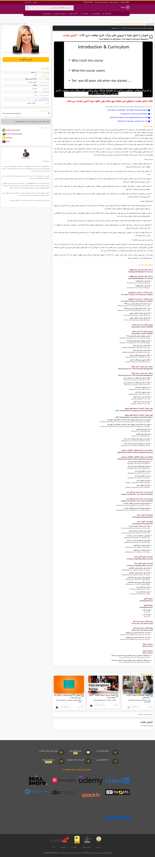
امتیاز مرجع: (46, 89)
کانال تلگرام (124, 2)
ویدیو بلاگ (63, 847)
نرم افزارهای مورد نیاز (43, 128)
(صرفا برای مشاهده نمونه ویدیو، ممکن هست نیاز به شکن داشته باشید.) (124, 107)
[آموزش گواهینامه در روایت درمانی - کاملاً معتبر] (138, 684)
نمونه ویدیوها (139, 24)
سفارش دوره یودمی (59, 14)
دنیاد (123, 7)
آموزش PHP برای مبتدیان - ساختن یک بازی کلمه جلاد (67, 696)
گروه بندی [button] (94, 14)
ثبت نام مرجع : (45, 85)
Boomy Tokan (31, 103)
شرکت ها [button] (84, 14)
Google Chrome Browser (13, 130)
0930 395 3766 (88, 2)
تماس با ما (74, 847)
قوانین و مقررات (86, 847)
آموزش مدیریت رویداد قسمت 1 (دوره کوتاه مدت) (102, 696)
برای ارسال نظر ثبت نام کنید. (145, 714)
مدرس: (47, 103)
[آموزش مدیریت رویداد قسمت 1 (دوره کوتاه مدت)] (103, 684)
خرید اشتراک (72, 14)
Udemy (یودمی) (32, 79)
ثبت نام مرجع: (150, 707)
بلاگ (53, 847)
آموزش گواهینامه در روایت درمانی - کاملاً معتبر (138, 696)
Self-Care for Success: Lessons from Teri (133, 121)
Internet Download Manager (14, 134)
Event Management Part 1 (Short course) (105, 700)
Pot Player (9, 138)
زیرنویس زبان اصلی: (43, 95)
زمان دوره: (151, 706)
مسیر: (24, 24)
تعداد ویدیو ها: (45, 76)
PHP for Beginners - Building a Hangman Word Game (69, 701)
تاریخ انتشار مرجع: (44, 82)
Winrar (8, 142)
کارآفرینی (3, 24)
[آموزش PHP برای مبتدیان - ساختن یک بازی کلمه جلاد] (69, 684)
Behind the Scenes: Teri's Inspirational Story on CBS (129, 117)
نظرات (111, 24)
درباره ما (98, 847)
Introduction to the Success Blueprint (134, 114)
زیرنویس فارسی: (43, 99)
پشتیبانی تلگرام (113, 2)
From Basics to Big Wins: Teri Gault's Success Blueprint (127, 110)
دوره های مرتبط (147, 674)
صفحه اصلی (105, 14)
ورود (34, 2)
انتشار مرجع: (134, 706)
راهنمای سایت (46, 14)
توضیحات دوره (131, 24)
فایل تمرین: (46, 92)
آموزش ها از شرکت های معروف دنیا (76, 769)
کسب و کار (9, 24)
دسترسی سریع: (150, 24)
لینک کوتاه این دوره (44, 111)
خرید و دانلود (26, 59)
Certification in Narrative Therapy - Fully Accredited (139, 701)
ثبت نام (27, 2)
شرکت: (135, 707)
